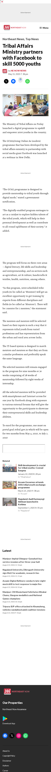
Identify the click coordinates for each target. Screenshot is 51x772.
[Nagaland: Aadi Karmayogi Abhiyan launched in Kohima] (10, 502)
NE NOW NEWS (18, 70)
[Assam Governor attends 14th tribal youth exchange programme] (10, 485)
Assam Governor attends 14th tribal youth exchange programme (31, 485)
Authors (6, 766)
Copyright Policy (9, 756)
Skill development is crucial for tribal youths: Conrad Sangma (31, 468)
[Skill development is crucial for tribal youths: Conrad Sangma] (10, 468)
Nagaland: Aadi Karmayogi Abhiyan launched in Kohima (31, 502)
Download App (9, 723)
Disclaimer (7, 761)
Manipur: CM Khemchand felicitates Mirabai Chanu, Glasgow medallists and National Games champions (24, 595)
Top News (32, 39)
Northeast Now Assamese (14, 709)
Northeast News (13, 39)
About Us (6, 751)
